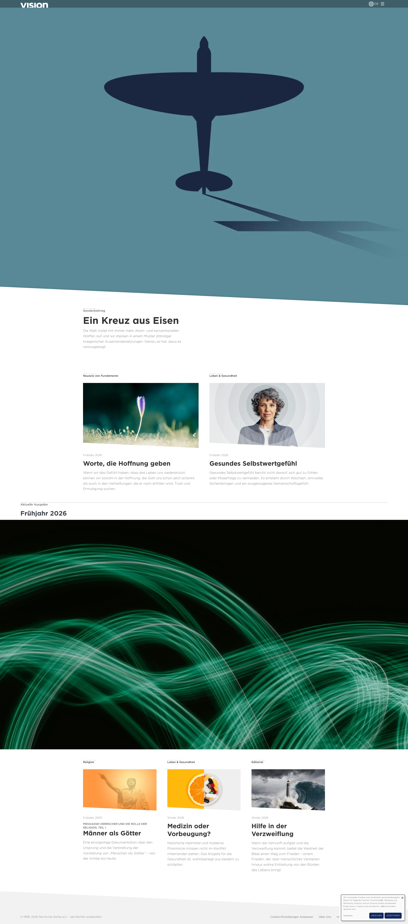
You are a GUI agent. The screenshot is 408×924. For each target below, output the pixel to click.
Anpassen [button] (348, 915)
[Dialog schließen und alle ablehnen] (402, 897)
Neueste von (100, 375)
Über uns (325, 916)
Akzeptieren (393, 915)
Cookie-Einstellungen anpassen (291, 916)
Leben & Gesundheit (223, 375)
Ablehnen (376, 915)
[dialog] (373, 908)
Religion (88, 762)
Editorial (257, 762)
